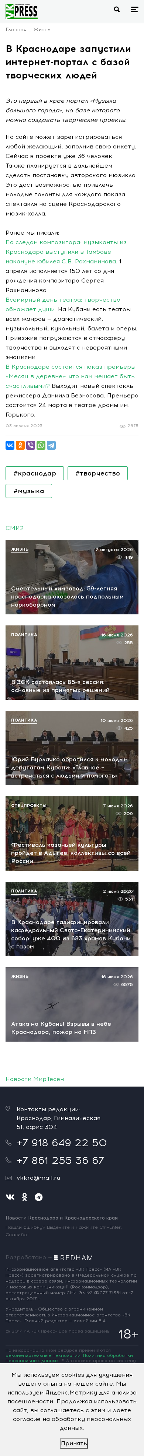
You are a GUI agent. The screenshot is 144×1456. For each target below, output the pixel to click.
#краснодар (34, 473)
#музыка (28, 491)
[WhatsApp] (41, 445)
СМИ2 (15, 527)
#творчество (97, 473)
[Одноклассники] (20, 445)
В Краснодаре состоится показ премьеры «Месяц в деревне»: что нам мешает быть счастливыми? (71, 376)
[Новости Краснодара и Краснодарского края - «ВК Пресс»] (22, 11)
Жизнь (42, 30)
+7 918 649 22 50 (62, 1142)
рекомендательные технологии (43, 1355)
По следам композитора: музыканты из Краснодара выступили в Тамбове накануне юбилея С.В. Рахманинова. (66, 252)
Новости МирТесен (35, 1079)
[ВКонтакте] (10, 445)
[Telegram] (51, 445)
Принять (74, 1443)
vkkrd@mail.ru (38, 1177)
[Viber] (30, 445)
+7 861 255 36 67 (60, 1160)
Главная (16, 30)
